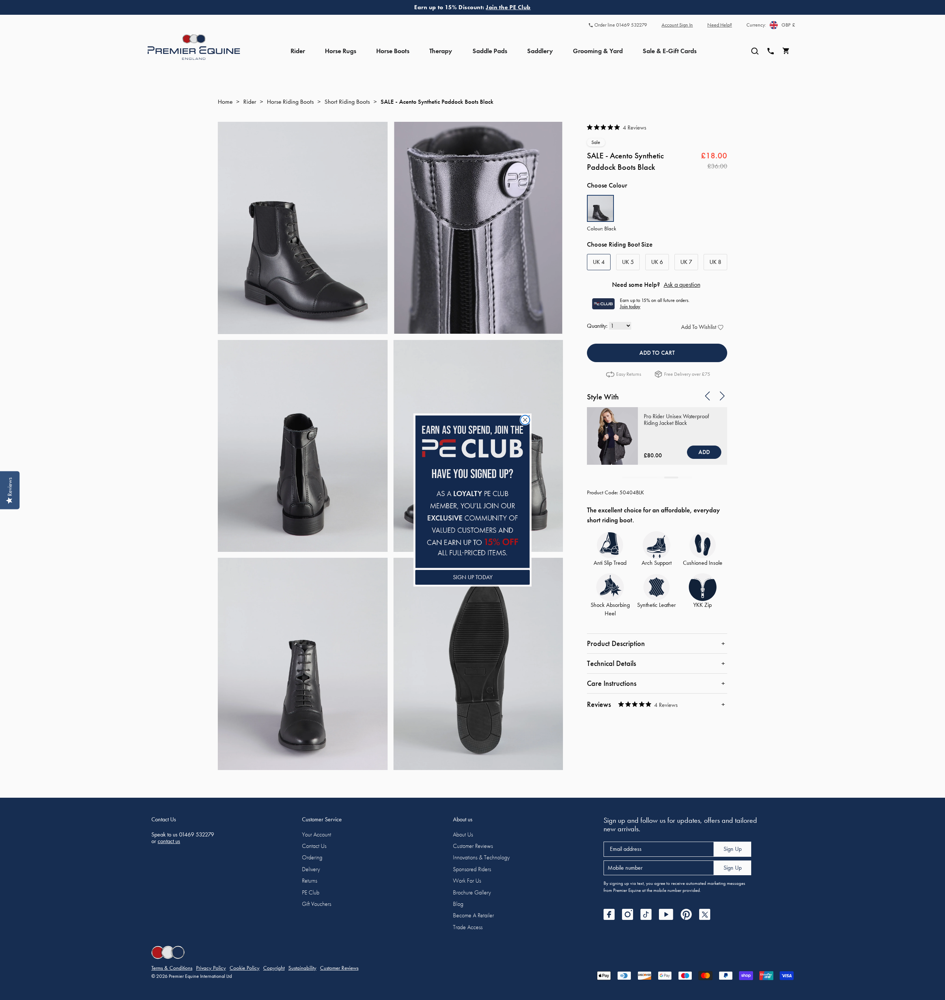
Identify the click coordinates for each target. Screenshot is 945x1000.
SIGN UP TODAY (472, 577)
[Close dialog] (525, 420)
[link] (472, 491)
